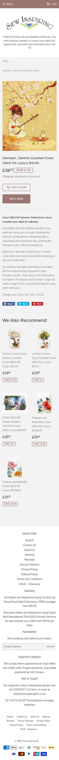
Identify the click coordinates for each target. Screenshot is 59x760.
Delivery (29, 554)
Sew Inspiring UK (30, 741)
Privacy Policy (29, 569)
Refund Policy (29, 574)
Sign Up (50, 646)
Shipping (7, 176)
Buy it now (16, 198)
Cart (54, 4)
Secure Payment (29, 564)
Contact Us (29, 545)
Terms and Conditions (29, 579)
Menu (10, 4)
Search (29, 540)
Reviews (29, 559)
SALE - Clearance (29, 584)
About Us (29, 550)
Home (5, 61)
